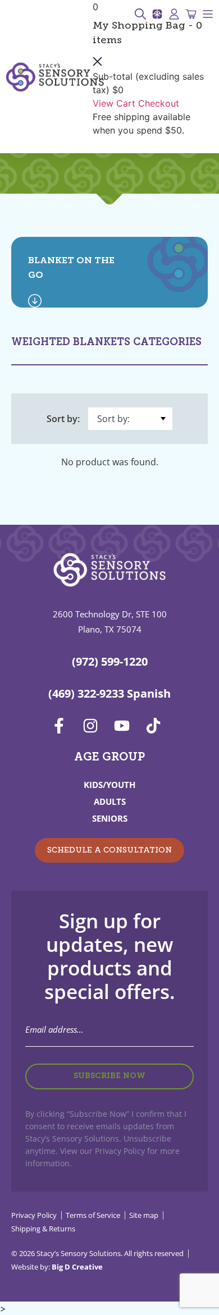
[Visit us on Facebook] (62, 726)
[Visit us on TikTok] (156, 726)
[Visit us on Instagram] (94, 726)
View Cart (114, 103)
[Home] (55, 76)
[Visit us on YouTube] (125, 726)
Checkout (158, 103)
